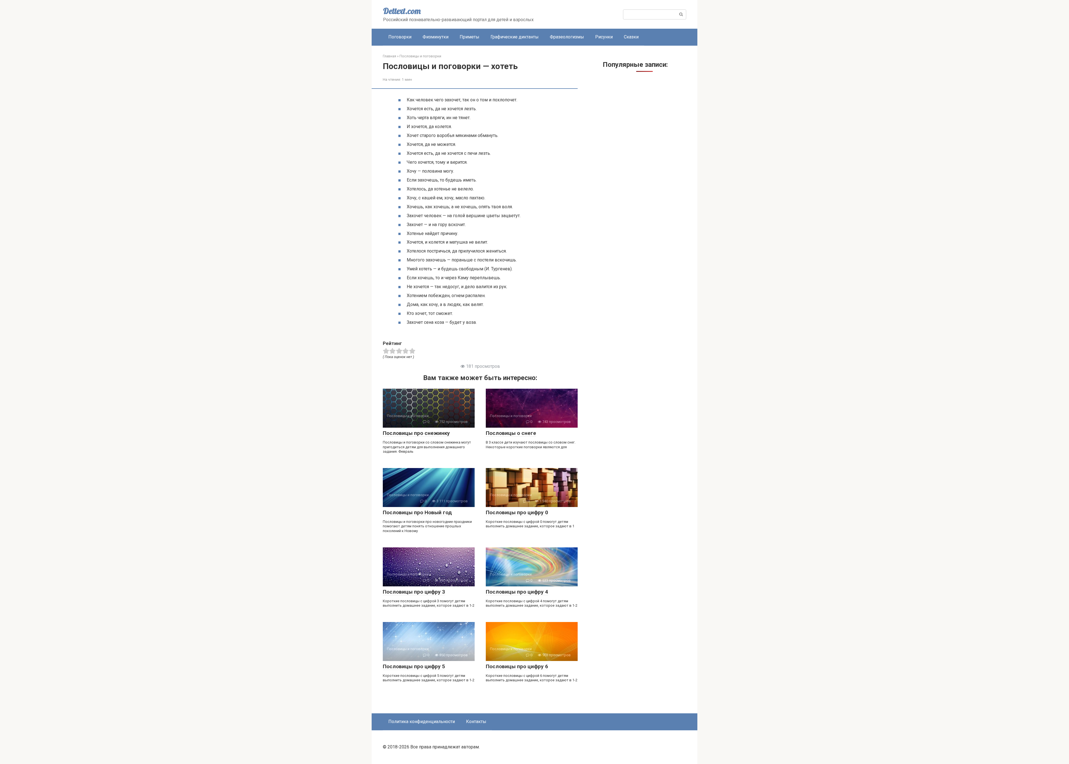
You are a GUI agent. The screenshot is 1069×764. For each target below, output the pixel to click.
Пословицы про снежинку (416, 433)
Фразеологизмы (567, 37)
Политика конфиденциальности (421, 721)
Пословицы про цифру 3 (414, 592)
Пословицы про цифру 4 (517, 592)
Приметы (469, 37)
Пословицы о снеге (511, 433)
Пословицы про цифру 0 (517, 512)
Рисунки (604, 37)
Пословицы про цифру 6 (517, 666)
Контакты (476, 721)
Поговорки (399, 37)
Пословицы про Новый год (417, 512)
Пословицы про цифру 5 (414, 666)
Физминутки (435, 37)
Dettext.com (402, 11)
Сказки (631, 37)
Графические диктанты (515, 37)
